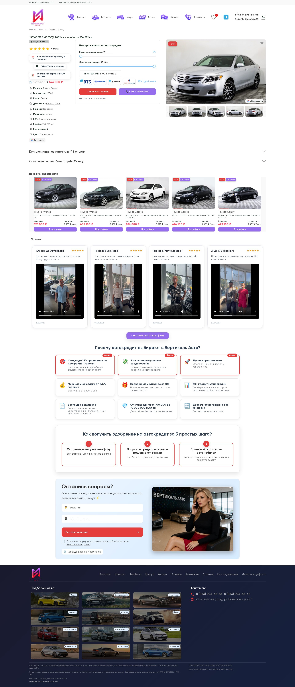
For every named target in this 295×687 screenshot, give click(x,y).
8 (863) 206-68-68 (247, 19)
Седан (44, 98)
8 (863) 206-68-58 (247, 14)
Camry (61, 30)
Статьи (208, 574)
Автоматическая (47, 119)
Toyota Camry (50, 88)
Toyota (52, 30)
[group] (216, 71)
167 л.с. (49, 114)
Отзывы (176, 574)
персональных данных (78, 544)
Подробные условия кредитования (43, 681)
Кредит (120, 574)
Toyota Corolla (134, 211)
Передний (47, 109)
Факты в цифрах (254, 574)
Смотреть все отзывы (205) (147, 335)
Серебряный (46, 134)
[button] (264, 111)
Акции (162, 574)
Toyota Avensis (42, 211)
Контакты (192, 574)
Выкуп (149, 574)
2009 (50, 93)
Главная (32, 30)
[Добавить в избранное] (261, 43)
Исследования (227, 574)
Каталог (42, 30)
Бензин (50, 103)
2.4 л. (57, 103)
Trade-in (136, 574)
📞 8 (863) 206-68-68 (137, 91)
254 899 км (47, 124)
